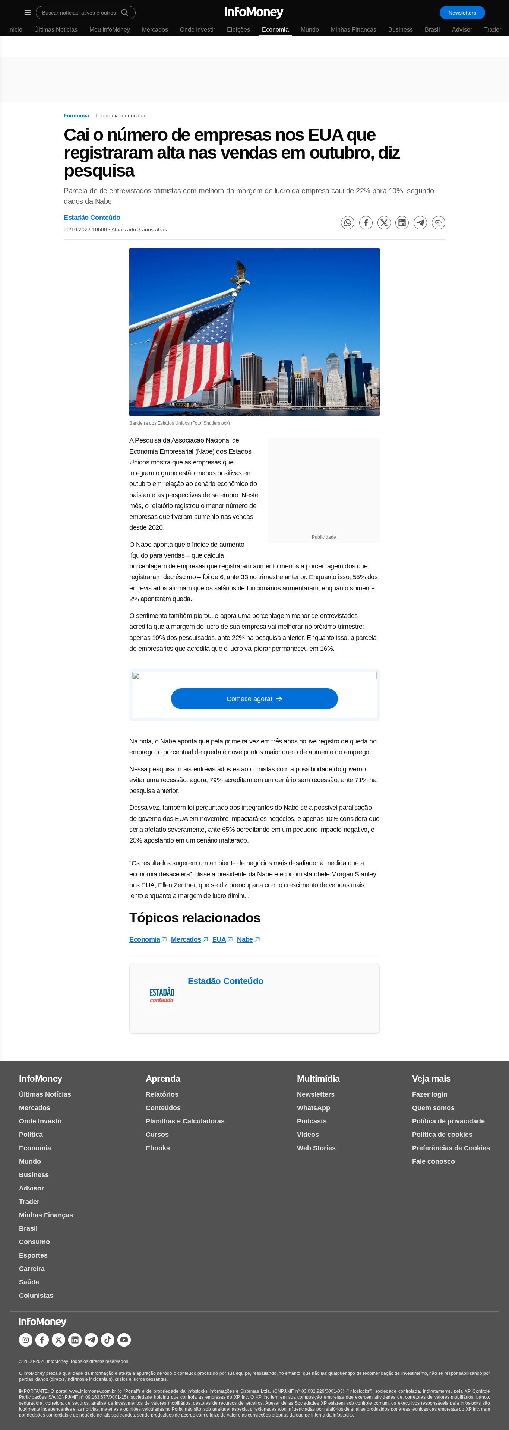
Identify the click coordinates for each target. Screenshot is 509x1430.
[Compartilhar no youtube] (124, 1340)
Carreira (32, 1268)
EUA (219, 939)
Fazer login (430, 1094)
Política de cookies (442, 1134)
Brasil (432, 29)
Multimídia (318, 1079)
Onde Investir (197, 29)
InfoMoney (40, 1079)
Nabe (245, 939)
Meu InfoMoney (109, 29)
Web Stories (316, 1148)
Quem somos (433, 1108)
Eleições (238, 29)
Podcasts (312, 1121)
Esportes (33, 1255)
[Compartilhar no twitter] (384, 222)
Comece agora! (249, 699)
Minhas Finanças (353, 29)
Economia (275, 29)
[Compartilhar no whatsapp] (347, 222)
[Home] (254, 13)
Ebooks (158, 1148)
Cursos (157, 1134)
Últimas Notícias (56, 29)
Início (15, 29)
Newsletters (462, 13)
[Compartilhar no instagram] (25, 1340)
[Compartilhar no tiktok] (107, 1340)
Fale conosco (433, 1161)
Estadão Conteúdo (92, 217)
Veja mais (431, 1079)
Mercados (155, 29)
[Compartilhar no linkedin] (402, 222)
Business (400, 29)
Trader (492, 29)
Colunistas (36, 1295)
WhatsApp (313, 1108)
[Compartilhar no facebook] (366, 222)
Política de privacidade (448, 1121)
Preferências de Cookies (451, 1148)
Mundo (310, 29)
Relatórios (162, 1094)
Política (31, 1134)
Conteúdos (163, 1108)
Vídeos (308, 1134)
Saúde (29, 1282)
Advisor (462, 29)
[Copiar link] (438, 222)
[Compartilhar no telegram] (420, 222)
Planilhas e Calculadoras (185, 1121)
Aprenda (163, 1079)
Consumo (34, 1242)
